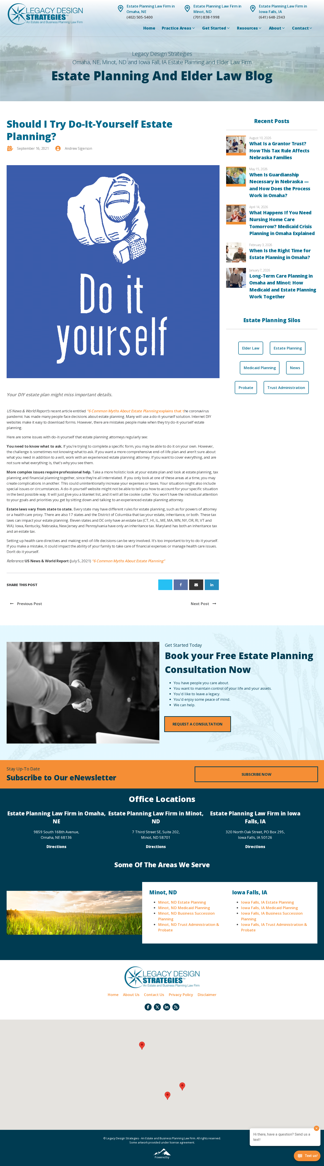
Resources (247, 28)
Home (149, 28)
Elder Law (250, 348)
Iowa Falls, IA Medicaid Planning (269, 907)
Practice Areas (176, 28)
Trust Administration (286, 387)
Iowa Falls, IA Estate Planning (267, 902)
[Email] (196, 584)
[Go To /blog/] (175, 1007)
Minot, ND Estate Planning (182, 902)
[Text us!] (307, 1157)
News (295, 367)
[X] (165, 584)
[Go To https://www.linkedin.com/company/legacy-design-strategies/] (166, 1007)
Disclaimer (206, 994)
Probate (245, 387)
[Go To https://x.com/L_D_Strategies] (157, 1007)
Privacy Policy (181, 994)
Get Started (214, 28)
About (275, 28)
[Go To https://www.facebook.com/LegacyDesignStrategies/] (148, 1007)
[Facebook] (181, 584)
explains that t (135, 410)
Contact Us (154, 994)
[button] (198, 724)
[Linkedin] (212, 584)
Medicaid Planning (260, 367)
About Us (131, 994)
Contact (300, 28)
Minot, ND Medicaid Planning (184, 907)
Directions (56, 846)
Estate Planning (288, 348)
